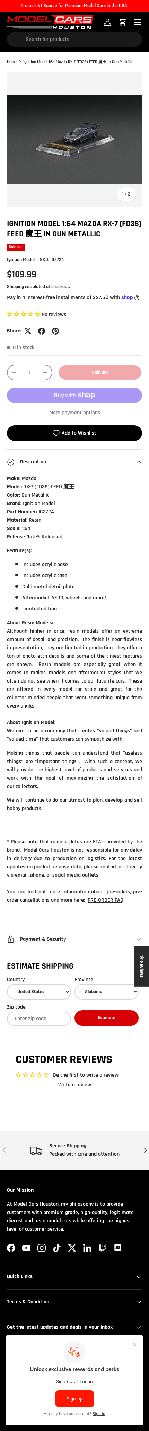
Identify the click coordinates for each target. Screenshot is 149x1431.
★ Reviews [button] (142, 966)
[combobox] (74, 39)
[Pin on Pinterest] (55, 331)
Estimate (106, 1018)
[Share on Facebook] (42, 331)
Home (12, 62)
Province (83, 979)
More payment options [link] (74, 412)
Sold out (100, 372)
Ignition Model (21, 260)
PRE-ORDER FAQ (105, 900)
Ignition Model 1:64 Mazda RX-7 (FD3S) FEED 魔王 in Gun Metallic (78, 62)
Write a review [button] (74, 1085)
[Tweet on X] (28, 331)
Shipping (15, 287)
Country (16, 979)
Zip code (16, 1007)
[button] (24, 314)
